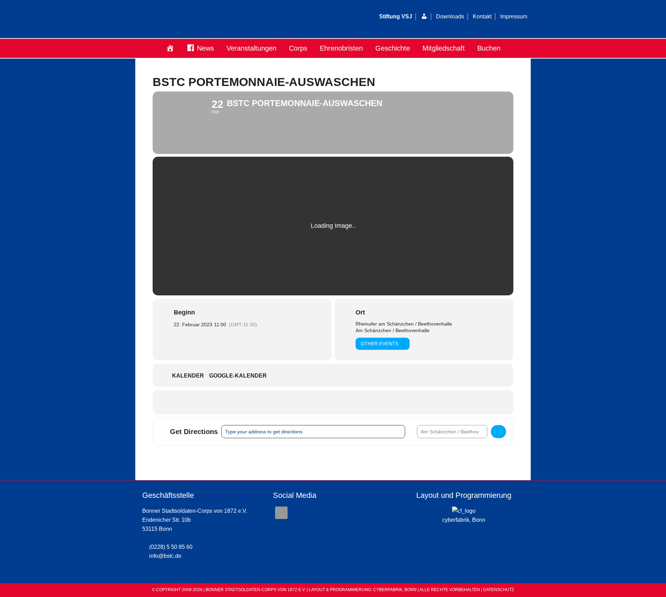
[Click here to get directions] (498, 431)
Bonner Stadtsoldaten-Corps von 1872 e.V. (220, 19)
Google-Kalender (238, 376)
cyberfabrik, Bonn (463, 520)
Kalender (188, 376)
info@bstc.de (165, 556)
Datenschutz (498, 589)
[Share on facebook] (333, 402)
